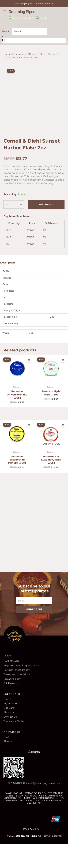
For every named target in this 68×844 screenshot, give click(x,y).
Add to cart (46, 204)
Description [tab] (7, 262)
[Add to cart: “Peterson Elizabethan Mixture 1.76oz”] (28, 425)
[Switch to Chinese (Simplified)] (21, 17)
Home (7, 54)
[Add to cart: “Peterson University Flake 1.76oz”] (28, 359)
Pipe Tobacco (19, 54)
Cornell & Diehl (37, 54)
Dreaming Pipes (22, 12)
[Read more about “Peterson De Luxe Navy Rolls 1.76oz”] (62, 425)
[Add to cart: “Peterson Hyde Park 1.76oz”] (62, 359)
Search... (7, 31)
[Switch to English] (41, 17)
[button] (4, 12)
